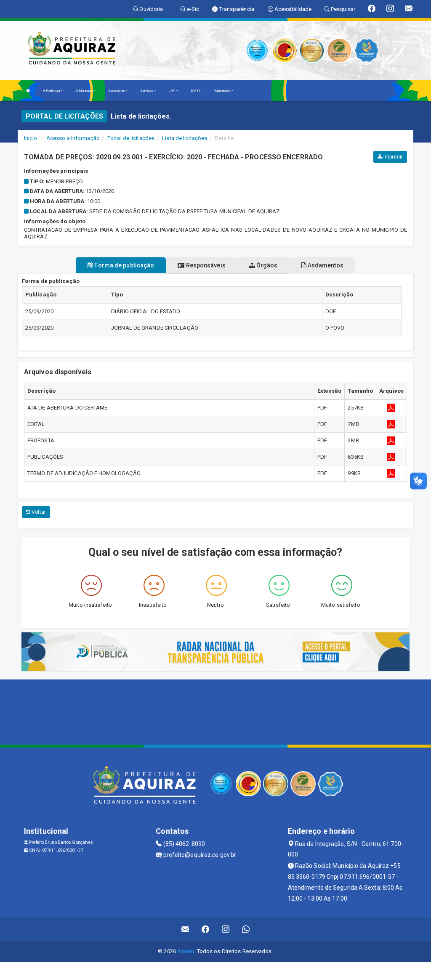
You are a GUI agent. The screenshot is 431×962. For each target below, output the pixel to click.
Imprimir (392, 157)
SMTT (196, 90)
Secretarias (116, 90)
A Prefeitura (52, 90)
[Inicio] (28, 90)
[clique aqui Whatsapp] (246, 929)
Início (30, 138)
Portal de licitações (130, 138)
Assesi (185, 951)
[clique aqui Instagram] (225, 929)
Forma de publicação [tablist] (123, 265)
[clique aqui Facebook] (205, 929)
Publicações (222, 90)
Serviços (147, 90)
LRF (172, 90)
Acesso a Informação (73, 138)
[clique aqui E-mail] (185, 929)
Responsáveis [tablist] (204, 265)
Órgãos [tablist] (266, 265)
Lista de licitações (184, 138)
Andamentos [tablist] (324, 265)
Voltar (38, 512)
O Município (84, 90)
